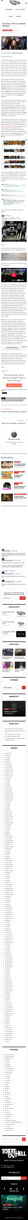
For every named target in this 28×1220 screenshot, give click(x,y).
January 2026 (8, 767)
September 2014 (9, 1037)
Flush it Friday (8, 1072)
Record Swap (8, 1102)
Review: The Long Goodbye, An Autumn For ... (14, 423)
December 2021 (9, 864)
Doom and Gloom (9, 1070)
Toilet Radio (8, 1126)
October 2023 (8, 820)
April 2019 (7, 928)
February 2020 (8, 908)
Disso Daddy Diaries (10, 1068)
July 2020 (7, 898)
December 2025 (9, 769)
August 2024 (8, 801)
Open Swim (8, 1094)
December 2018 (9, 936)
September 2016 (9, 989)
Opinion (10, 30)
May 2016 (7, 997)
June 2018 (7, 948)
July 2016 (7, 993)
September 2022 (9, 846)
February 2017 (8, 980)
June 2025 (7, 781)
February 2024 (8, 813)
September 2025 (9, 775)
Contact (18, 16)
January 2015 (8, 1029)
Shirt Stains (8, 1116)
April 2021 (7, 880)
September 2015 (9, 1013)
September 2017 (9, 966)
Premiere (6, 709)
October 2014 (8, 1035)
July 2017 (7, 970)
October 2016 (8, 987)
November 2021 (9, 866)
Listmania (7, 1078)
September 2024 (9, 799)
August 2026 (8, 753)
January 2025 (8, 791)
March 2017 (8, 978)
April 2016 (7, 999)
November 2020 (9, 890)
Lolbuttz (7, 1082)
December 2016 (9, 983)
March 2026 (8, 763)
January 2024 (8, 815)
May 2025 (7, 783)
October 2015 (8, 1011)
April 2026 (7, 761)
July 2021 (7, 874)
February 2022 (8, 860)
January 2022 (8, 862)
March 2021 (8, 882)
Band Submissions (9, 1054)
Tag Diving (7, 1118)
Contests (7, 1060)
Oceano (12, 400)
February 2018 (8, 956)
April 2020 (7, 904)
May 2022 (7, 854)
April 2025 (7, 785)
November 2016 (9, 985)
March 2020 (8, 906)
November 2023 (9, 818)
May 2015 (7, 1021)
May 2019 (7, 926)
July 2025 (7, 779)
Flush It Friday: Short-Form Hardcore (14, 728)
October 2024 (8, 797)
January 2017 (8, 981)
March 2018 (8, 954)
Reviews (7, 1106)
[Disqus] (14, 528)
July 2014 (7, 1041)
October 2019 (8, 916)
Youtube (22, 126)
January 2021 (8, 886)
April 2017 (7, 976)
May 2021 (7, 878)
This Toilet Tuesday (10, 1124)
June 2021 (7, 876)
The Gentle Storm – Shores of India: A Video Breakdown (20, 498)
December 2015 (9, 1007)
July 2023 (7, 826)
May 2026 (7, 759)
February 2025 (8, 789)
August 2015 (8, 1015)
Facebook (14, 126)
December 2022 (9, 840)
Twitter (5, 126)
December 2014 (9, 1031)
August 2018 (8, 944)
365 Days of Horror (14, 439)
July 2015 (7, 1017)
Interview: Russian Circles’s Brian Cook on (20, 659)
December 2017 (9, 960)
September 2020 (9, 894)
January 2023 (8, 838)
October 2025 (8, 773)
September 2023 (9, 822)
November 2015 (9, 1009)
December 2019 (9, 912)
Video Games (8, 1130)
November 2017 (9, 962)
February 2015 (8, 1027)
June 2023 (7, 828)
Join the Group (20, 9)
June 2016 (7, 995)
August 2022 (8, 848)
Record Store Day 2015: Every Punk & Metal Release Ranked (20, 488)
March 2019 (8, 930)
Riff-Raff (7, 1112)
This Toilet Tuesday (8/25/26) (12, 736)
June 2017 (7, 972)
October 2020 (8, 892)
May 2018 (7, 950)
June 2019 (7, 924)
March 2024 (8, 811)
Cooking (7, 1062)
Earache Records (21, 398)
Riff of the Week (9, 1108)
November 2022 (9, 842)
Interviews (7, 1076)
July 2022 (7, 850)
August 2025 (8, 777)
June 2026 (7, 757)
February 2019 (8, 932)
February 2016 (8, 1003)
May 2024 (7, 807)
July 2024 (7, 803)
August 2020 (8, 896)
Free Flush (7, 1074)
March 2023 (8, 834)
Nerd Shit (17, 483)
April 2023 (7, 832)
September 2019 (9, 918)
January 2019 (8, 934)
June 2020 (7, 900)
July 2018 (7, 946)
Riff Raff (7, 1110)
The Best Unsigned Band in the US (13, 1122)
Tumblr (9, 126)
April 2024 (7, 809)
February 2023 (8, 836)
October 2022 (8, 844)
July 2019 (7, 922)
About (11, 16)
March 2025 (8, 787)
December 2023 (9, 816)
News (21, 483)
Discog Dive (8, 1064)
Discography (17, 461)
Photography (8, 1098)
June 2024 (7, 805)
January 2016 (8, 1005)
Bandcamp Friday (9, 1056)
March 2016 (8, 1001)
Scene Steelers (9, 1114)
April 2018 (7, 952)
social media (19, 400)
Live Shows (8, 1080)
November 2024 (9, 795)
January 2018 (8, 958)
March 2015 (8, 1025)
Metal (23, 471)
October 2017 (8, 964)
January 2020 (8, 910)
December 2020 (9, 888)
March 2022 (8, 858)
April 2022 (7, 856)
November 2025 (9, 771)
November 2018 (9, 938)
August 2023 (8, 824)
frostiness (8, 331)
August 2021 (8, 872)
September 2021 (9, 870)
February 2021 (8, 884)
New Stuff (7, 1088)
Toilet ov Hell (12, 1217)
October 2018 (8, 940)
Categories (8, 9)
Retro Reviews (8, 1104)
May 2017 (7, 974)
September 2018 (9, 942)
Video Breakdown (22, 494)
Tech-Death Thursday (10, 1120)
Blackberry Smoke (11, 398)
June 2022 (7, 852)
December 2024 (9, 793)
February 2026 (8, 765)
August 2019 (8, 920)
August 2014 (8, 1039)
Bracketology (8, 1058)
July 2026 (7, 755)
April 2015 (7, 1023)
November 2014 (9, 1033)
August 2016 (8, 991)
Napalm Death (5, 400)
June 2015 (7, 1019)
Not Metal (5, 30)
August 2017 (8, 968)
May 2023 (7, 830)
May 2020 (7, 902)
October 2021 (8, 868)
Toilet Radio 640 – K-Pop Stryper (13, 734)
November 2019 (9, 914)
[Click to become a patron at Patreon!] (14, 385)
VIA (6, 371)
